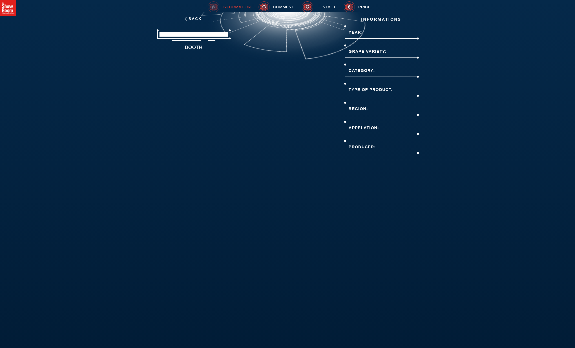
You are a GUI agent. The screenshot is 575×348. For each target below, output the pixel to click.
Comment (283, 7)
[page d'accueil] (8, 8)
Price (364, 7)
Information (237, 7)
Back (195, 19)
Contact (326, 7)
